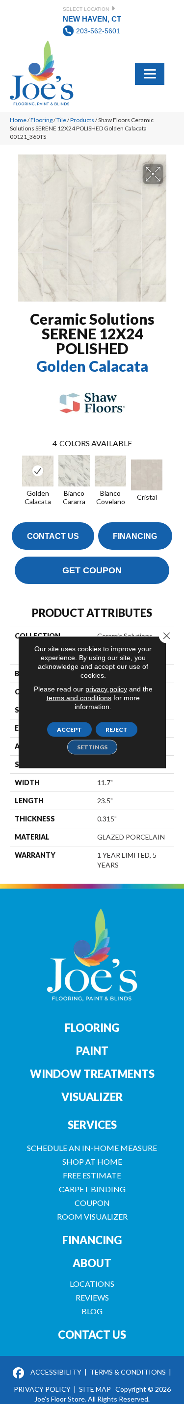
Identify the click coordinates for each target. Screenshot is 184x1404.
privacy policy (106, 688)
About (92, 1263)
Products (82, 120)
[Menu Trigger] (149, 73)
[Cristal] (147, 475)
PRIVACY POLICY (42, 1389)
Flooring (41, 120)
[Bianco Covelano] (110, 471)
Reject (116, 729)
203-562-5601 (98, 31)
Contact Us (53, 536)
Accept (69, 729)
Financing (135, 536)
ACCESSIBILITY (55, 1372)
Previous (14, 474)
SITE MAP (95, 1389)
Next (169, 474)
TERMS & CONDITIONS (128, 1372)
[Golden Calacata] (38, 471)
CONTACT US (92, 1334)
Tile (61, 120)
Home (18, 120)
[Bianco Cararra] (74, 471)
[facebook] (19, 1373)
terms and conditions (79, 697)
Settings (92, 746)
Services (92, 1124)
